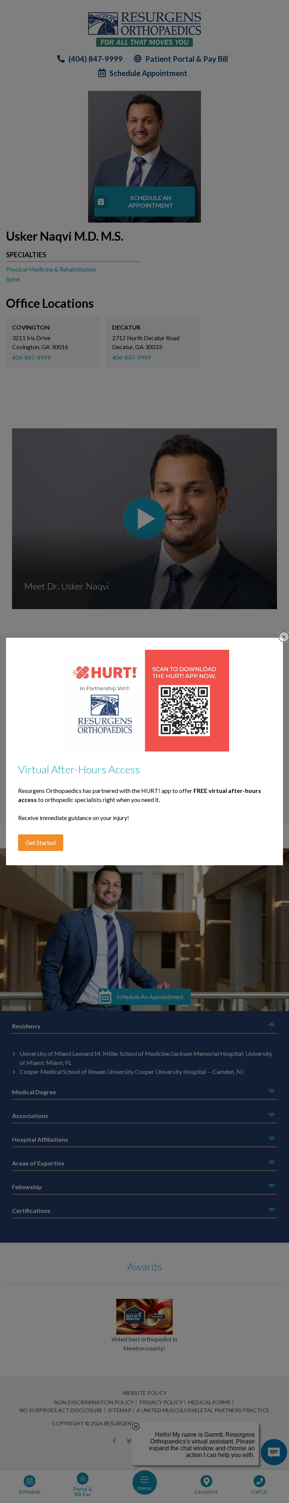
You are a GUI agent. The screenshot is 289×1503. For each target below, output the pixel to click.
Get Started (41, 842)
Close (284, 637)
